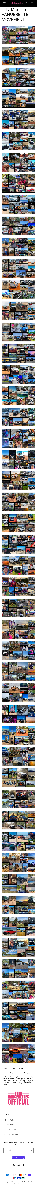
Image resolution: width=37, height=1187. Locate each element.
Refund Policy (9, 1125)
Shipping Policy (9, 1130)
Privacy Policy (9, 1120)
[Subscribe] (31, 1150)
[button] (4, 3)
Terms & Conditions (11, 1134)
